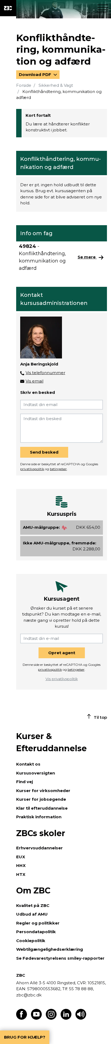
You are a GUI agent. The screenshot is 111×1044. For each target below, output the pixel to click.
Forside (23, 85)
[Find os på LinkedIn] (66, 1018)
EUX (20, 856)
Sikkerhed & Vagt (56, 85)
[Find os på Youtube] (36, 1018)
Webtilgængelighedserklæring (49, 949)
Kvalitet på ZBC (32, 905)
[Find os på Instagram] (51, 1018)
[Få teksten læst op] (80, 1018)
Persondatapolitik (36, 931)
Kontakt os (28, 764)
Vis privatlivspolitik (62, 679)
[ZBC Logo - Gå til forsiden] (8, 8)
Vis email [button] (34, 381)
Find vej (24, 781)
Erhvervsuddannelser (39, 847)
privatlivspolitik (32, 469)
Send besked (44, 452)
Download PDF (35, 74)
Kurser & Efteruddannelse (51, 742)
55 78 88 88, (81, 988)
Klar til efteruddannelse (42, 808)
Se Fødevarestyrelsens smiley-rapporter (60, 958)
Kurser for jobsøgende (41, 799)
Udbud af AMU (32, 914)
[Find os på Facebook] (21, 1018)
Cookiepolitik (30, 940)
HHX (21, 865)
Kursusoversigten (35, 773)
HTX (20, 874)
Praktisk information (38, 816)
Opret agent (61, 652)
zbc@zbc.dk (28, 995)
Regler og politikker (38, 923)
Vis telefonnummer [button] (45, 372)
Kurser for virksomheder (43, 790)
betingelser (58, 469)
